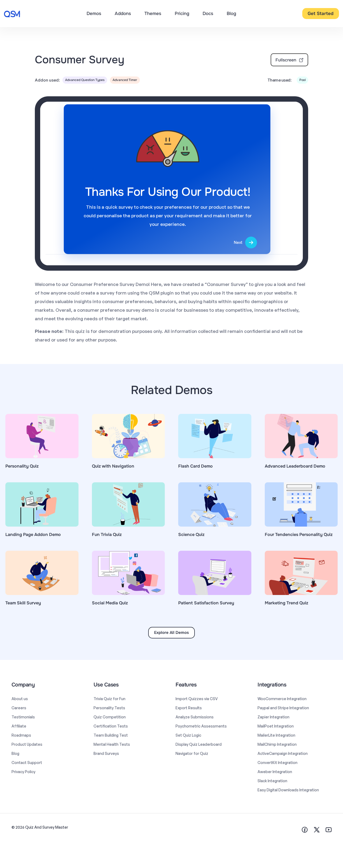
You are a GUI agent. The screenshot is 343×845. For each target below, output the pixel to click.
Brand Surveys (106, 753)
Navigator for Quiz (192, 753)
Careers (19, 708)
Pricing (182, 13)
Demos (94, 13)
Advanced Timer (125, 80)
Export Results (189, 708)
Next (238, 242)
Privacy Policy (23, 771)
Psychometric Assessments (201, 726)
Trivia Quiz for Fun (109, 698)
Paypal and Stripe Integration (283, 708)
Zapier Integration (273, 717)
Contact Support (27, 762)
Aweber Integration (275, 771)
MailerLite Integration (276, 735)
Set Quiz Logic (188, 735)
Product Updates (27, 744)
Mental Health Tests (112, 744)
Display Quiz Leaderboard (199, 744)
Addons (123, 13)
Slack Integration (272, 780)
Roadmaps (21, 735)
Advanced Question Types (85, 80)
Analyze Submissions (195, 717)
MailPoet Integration (276, 726)
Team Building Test (111, 735)
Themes (152, 13)
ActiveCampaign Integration (283, 753)
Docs (208, 13)
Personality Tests (109, 708)
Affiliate (19, 726)
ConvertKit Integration (277, 762)
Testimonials (23, 717)
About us (20, 698)
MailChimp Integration (277, 744)
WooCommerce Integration (282, 698)
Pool (302, 80)
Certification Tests (111, 726)
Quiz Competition (110, 717)
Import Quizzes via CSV (197, 698)
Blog (231, 13)
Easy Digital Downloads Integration (288, 790)
